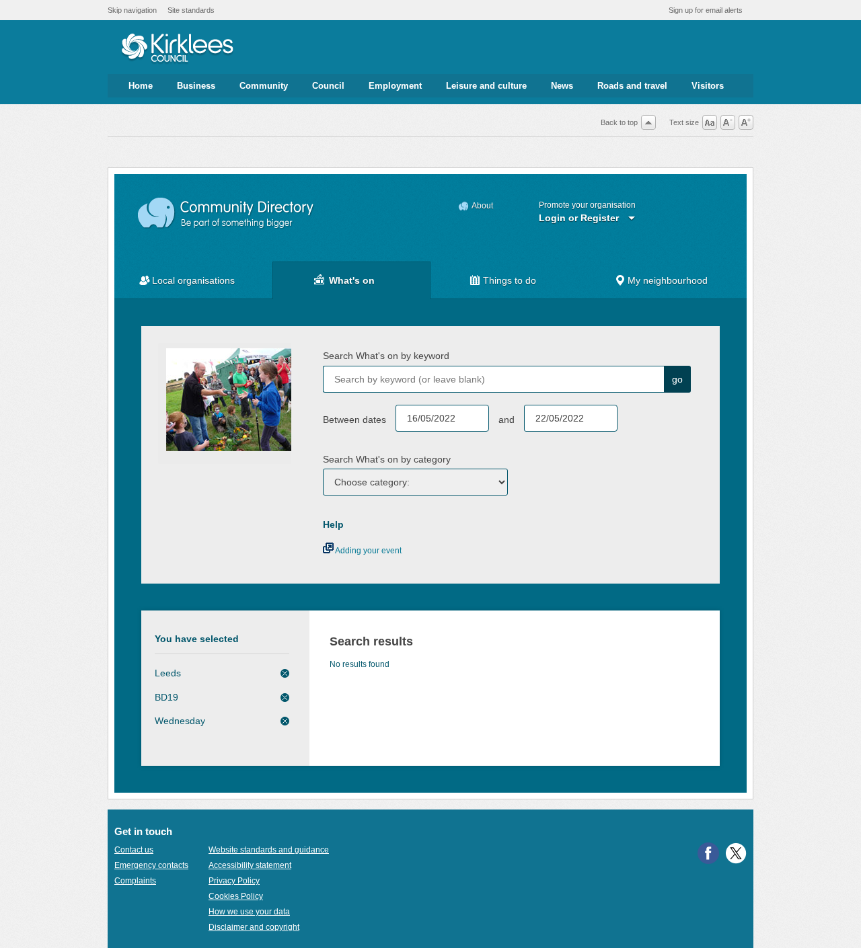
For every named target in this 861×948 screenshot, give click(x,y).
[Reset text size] (709, 122)
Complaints (135, 880)
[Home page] (177, 49)
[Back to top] (648, 122)
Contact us (133, 850)
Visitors (707, 86)
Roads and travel (632, 86)
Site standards (191, 10)
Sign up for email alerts (706, 10)
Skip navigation (132, 10)
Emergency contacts (151, 865)
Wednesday (180, 720)
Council (328, 86)
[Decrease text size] (727, 122)
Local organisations (193, 280)
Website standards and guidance (269, 850)
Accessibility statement (250, 865)
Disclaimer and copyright (254, 927)
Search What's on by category (387, 459)
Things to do (509, 280)
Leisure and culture (486, 86)
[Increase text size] (746, 122)
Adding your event (368, 550)
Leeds (168, 673)
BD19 (166, 697)
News (562, 86)
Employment (395, 86)
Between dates (354, 419)
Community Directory (226, 213)
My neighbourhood (668, 280)
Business (196, 86)
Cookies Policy (236, 896)
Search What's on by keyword (386, 355)
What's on (352, 280)
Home (140, 86)
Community (263, 86)
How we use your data (249, 911)
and (506, 419)
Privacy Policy (234, 880)
